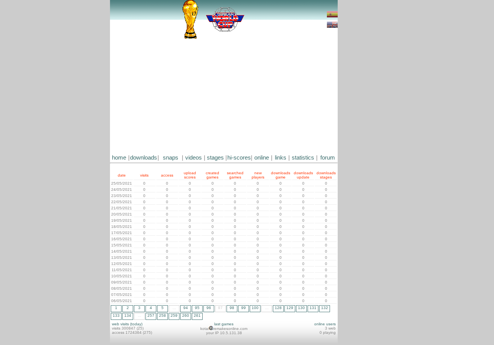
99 (243, 308)
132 (324, 308)
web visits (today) (127, 324)
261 (197, 315)
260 (185, 315)
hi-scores (239, 158)
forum (327, 158)
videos (193, 158)
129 (289, 308)
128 (278, 308)
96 (208, 308)
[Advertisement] (224, 96)
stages (215, 158)
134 (127, 315)
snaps (170, 158)
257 (150, 315)
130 (301, 308)
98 (232, 308)
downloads (143, 158)
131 (313, 308)
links (280, 158)
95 (197, 308)
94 (185, 308)
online (261, 158)
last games (223, 324)
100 (255, 308)
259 (174, 315)
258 (162, 315)
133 (116, 315)
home (119, 158)
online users (325, 324)
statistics (303, 158)
